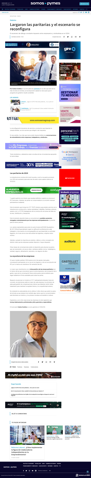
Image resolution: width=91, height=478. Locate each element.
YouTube (32, 470)
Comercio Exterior (34, 9)
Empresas (26, 367)
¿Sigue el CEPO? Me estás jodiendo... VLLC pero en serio (25, 387)
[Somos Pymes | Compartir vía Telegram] (79, 36)
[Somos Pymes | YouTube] (86, 12)
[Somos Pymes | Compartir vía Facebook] (64, 36)
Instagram (29, 470)
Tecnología (20, 9)
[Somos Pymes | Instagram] (83, 12)
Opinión (43, 9)
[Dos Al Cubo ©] (83, 476)
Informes (75, 9)
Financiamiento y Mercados (54, 9)
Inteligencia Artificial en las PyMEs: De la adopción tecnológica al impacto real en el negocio (32, 395)
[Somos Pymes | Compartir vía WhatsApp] (71, 36)
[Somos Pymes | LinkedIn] (88, 12)
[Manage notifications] (88, 472)
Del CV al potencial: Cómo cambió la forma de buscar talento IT (27, 391)
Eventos (82, 9)
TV (86, 9)
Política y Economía (10, 9)
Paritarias (19, 367)
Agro (26, 9)
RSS (50, 470)
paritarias (37, 88)
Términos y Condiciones (42, 470)
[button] (84, 3)
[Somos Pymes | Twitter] (81, 12)
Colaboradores (34, 367)
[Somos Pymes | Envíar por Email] (75, 36)
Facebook (23, 470)
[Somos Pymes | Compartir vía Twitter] (67, 36)
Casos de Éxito (67, 9)
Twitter (26, 470)
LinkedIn (35, 470)
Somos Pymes (13, 16)
